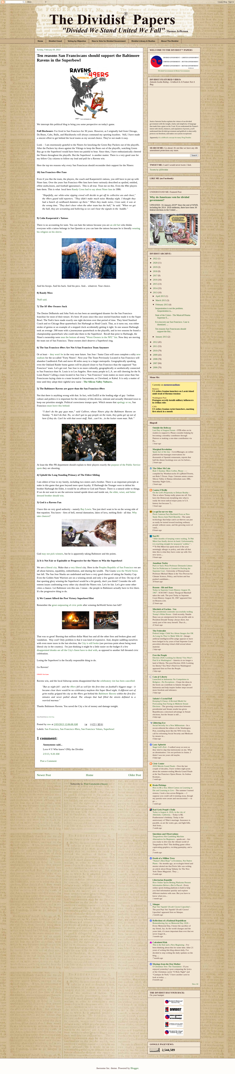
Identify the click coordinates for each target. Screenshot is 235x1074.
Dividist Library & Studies (143, 41)
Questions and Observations (165, 834)
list (115, 337)
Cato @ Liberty (160, 677)
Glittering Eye (159, 723)
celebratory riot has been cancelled (117, 680)
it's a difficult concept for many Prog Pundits (174, 137)
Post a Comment (48, 761)
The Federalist (159, 631)
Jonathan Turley (160, 563)
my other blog (50, 717)
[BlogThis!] (94, 724)
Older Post (134, 775)
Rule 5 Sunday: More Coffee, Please (168, 471)
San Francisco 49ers (70, 729)
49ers (73, 686)
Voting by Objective (77, 41)
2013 (155, 292)
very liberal (76, 567)
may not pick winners (52, 553)
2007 (155, 363)
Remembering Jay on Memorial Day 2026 (171, 923)
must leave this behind (58, 405)
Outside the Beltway (162, 428)
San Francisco (52, 729)
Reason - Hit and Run (163, 587)
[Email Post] (85, 724)
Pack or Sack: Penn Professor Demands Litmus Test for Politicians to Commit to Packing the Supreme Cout (172, 568)
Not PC (156, 536)
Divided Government (166, 71)
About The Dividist (169, 41)
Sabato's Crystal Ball (162, 698)
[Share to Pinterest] (101, 724)
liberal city (51, 567)
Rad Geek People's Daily (164, 809)
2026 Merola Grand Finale (164, 766)
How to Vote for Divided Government (109, 41)
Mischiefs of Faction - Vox (164, 609)
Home (40, 41)
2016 (155, 280)
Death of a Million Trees (164, 858)
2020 (155, 263)
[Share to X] (96, 724)
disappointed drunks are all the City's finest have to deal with (67, 650)
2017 (155, 275)
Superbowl (109, 729)
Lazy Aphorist (159, 744)
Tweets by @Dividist (159, 170)
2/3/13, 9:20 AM (51, 754)
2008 (155, 359)
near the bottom (68, 337)
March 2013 (161, 300)
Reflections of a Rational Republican (169, 920)
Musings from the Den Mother (167, 964)
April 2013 (161, 296)
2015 (155, 284)
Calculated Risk (160, 942)
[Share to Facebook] (99, 724)
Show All (195, 984)
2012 (155, 342)
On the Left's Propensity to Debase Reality (171, 492)
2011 (155, 346)
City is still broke (90, 643)
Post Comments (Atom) (95, 784)
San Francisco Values (91, 729)
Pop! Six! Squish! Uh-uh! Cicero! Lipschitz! (171, 907)
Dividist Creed (55, 41)
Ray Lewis (86, 509)
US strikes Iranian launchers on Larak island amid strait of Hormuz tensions (173, 392)
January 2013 (162, 337)
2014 (155, 288)
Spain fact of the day (162, 452)
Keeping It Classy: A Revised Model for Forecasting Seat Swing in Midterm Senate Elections (170, 704)
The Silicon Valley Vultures (98, 381)
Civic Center (158, 763)
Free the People (160, 655)
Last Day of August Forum (164, 430)
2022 (155, 258)
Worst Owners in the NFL (99, 337)
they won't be (56, 354)
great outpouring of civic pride (67, 605)
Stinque (156, 904)
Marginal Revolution (162, 449)
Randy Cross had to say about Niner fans (92, 189)
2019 (155, 267)
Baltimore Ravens (107, 693)
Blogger (134, 1068)
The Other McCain (161, 468)
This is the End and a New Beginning (169, 945)
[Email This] (91, 724)
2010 (155, 350)
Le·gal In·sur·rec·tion (162, 512)
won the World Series (127, 570)
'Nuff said (42, 299)
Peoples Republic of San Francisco (116, 567)
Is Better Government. (182, 71)
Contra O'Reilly (160, 490)
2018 (155, 271)
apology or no (124, 402)
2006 (155, 367)
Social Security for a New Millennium (169, 725)
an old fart (115, 225)
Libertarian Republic (162, 880)
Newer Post (44, 775)
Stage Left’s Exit (160, 747)
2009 (155, 355)
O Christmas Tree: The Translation (167, 966)
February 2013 (162, 304)
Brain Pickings (159, 785)
